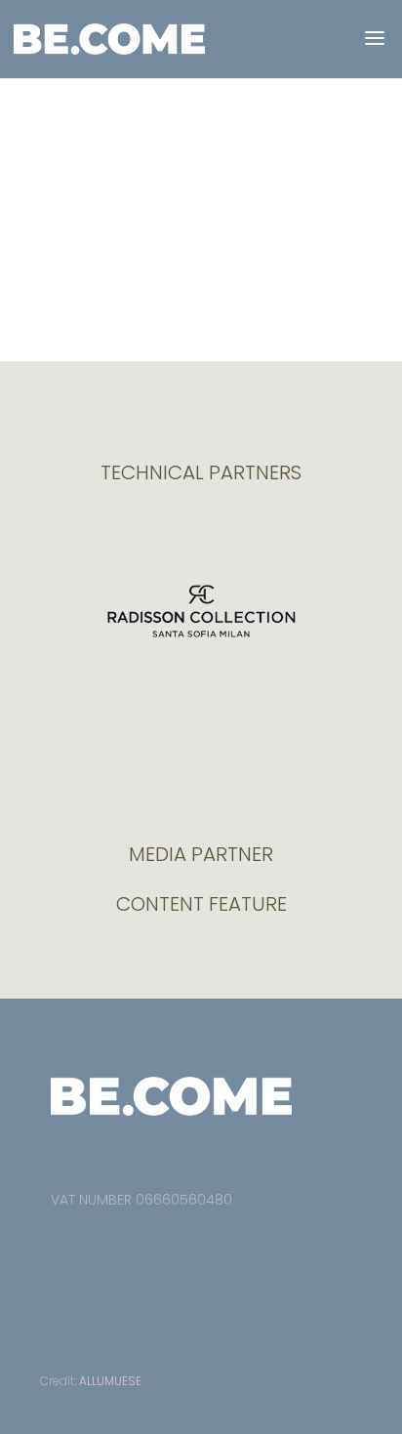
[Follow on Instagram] (99, 1244)
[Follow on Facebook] (56, 1244)
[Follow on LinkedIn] (142, 1244)
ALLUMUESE (110, 1381)
